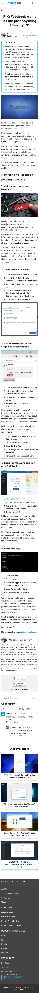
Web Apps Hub (23, 74)
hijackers (16, 419)
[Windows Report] (14, 3)
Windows (4, 953)
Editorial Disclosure (8, 917)
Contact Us (5, 898)
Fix (2, 10)
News (3, 936)
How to (4, 944)
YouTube (24, 882)
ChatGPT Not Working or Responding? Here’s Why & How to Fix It (20, 864)
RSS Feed (5, 963)
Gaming (4, 948)
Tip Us (3, 902)
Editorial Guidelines (8, 913)
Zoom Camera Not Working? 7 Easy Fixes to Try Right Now (19, 834)
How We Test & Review (10, 921)
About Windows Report (10, 894)
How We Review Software (11, 925)
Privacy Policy (6, 972)
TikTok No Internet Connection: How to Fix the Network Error (19, 776)
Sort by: (21, 709)
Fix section (25, 84)
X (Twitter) (18, 882)
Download (17, 499)
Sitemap (4, 967)
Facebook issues (29, 632)
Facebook (12, 882)
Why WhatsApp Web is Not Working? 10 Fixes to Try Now (19, 805)
